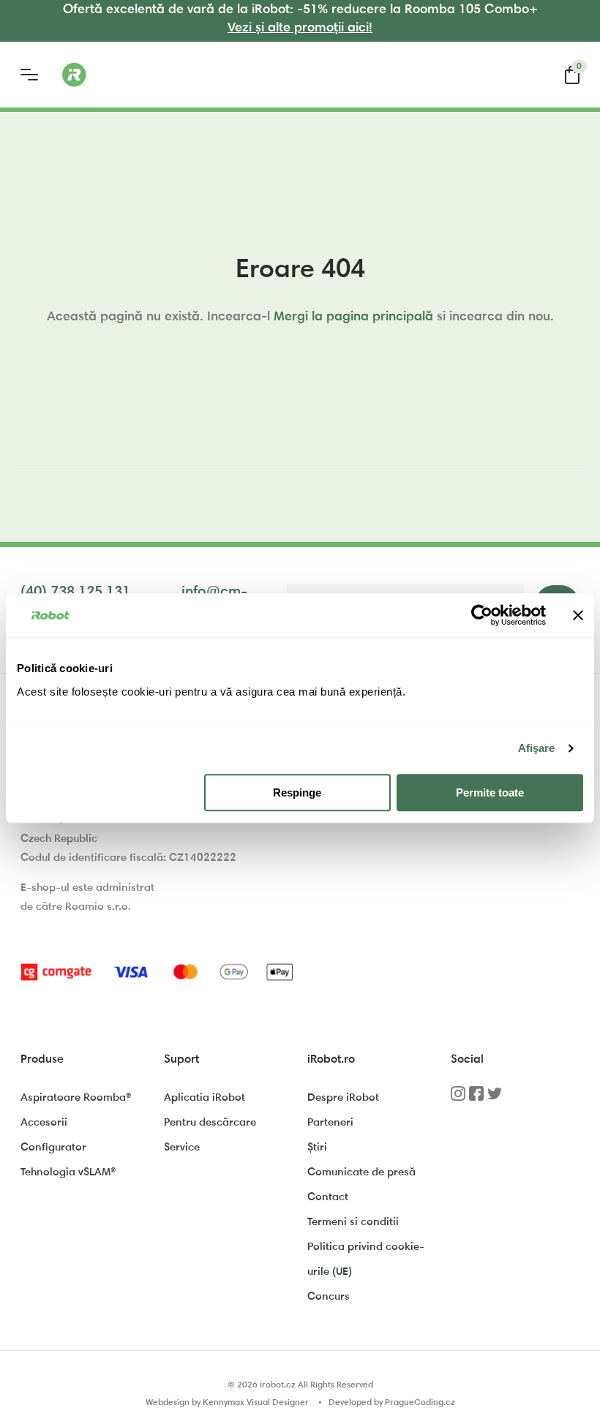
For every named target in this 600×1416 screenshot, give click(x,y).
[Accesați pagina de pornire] (132, 75)
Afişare (536, 748)
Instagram (458, 1098)
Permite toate (490, 792)
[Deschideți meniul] (29, 74)
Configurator (53, 1147)
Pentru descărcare (210, 1123)
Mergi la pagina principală (353, 317)
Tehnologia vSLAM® (68, 1172)
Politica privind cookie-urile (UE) (365, 1260)
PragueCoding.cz (420, 1402)
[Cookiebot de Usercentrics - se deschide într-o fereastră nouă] (482, 615)
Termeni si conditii (353, 1222)
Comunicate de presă (361, 1172)
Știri (317, 1147)
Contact (327, 1197)
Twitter (494, 1098)
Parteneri (330, 1123)
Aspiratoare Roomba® (75, 1098)
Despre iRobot (343, 1098)
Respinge (297, 792)
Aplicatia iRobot (204, 1098)
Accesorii (43, 1123)
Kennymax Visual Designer (256, 1402)
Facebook (476, 1098)
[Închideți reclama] (578, 615)
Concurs (328, 1297)
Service (182, 1147)
